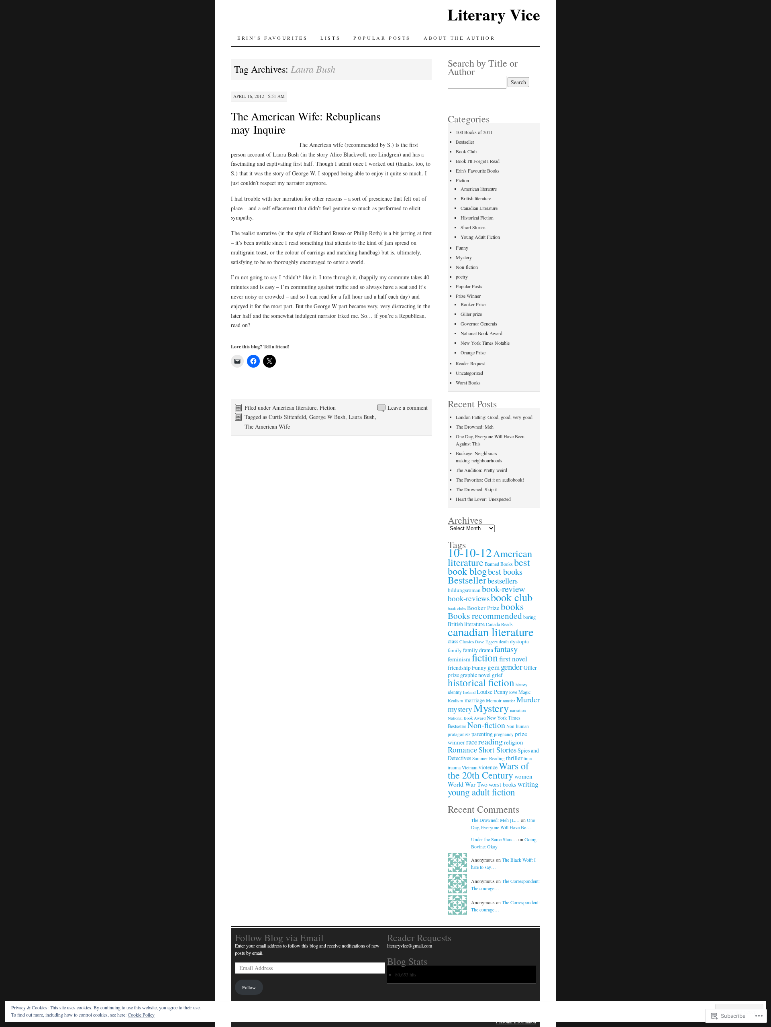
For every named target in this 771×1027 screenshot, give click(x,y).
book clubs (457, 608)
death (504, 642)
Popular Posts (382, 38)
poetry (462, 276)
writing (528, 784)
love (513, 692)
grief (497, 675)
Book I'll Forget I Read (478, 161)
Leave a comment (408, 407)
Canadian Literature (479, 208)
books (512, 606)
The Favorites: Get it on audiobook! (490, 479)
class (453, 641)
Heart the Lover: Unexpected (483, 499)
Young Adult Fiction (480, 237)
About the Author (460, 38)
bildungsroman (464, 590)
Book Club (466, 151)
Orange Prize (473, 352)
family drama (478, 650)
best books (505, 571)
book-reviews (469, 598)
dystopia (519, 641)
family (455, 650)
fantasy (506, 649)
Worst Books (468, 382)
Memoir (494, 700)
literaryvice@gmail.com (409, 945)
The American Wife (267, 426)
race (471, 742)
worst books (502, 784)
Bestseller (465, 141)
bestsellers (502, 581)
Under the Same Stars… (494, 839)
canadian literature (491, 631)
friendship (459, 667)
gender (511, 666)
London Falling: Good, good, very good (494, 417)
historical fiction (481, 682)
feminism (459, 659)
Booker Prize (473, 304)
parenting (482, 734)
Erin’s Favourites (272, 38)
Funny (462, 247)
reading (490, 741)
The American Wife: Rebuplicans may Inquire (306, 122)
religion (513, 742)
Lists (330, 38)
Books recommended (485, 615)
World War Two (467, 784)
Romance (462, 749)
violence (488, 767)
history (521, 684)
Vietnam (469, 768)
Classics (466, 642)
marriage (475, 700)
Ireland (469, 692)
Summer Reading (488, 758)
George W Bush (327, 417)
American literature (294, 407)
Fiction (328, 407)
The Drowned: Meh (475, 426)
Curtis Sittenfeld (287, 417)
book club (511, 597)
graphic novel (475, 675)
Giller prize (471, 314)
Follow (249, 987)
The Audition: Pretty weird (481, 470)
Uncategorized (469, 373)
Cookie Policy (141, 1014)
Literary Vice (493, 14)
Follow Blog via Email (279, 937)
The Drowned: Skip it (477, 489)
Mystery (464, 257)
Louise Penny (492, 692)
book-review (503, 588)
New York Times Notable (485, 343)
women (523, 776)
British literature (476, 198)
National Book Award (481, 333)
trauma (454, 768)
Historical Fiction (477, 217)
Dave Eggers (486, 642)
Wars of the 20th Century (488, 770)
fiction (485, 657)
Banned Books (499, 564)
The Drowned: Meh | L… (495, 820)
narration (518, 710)
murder (509, 701)
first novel (513, 658)
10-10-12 (470, 552)
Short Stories (473, 227)
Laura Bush (362, 417)
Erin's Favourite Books (478, 170)
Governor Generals (479, 323)
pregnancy (504, 734)
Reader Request (470, 363)
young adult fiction (481, 792)
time (528, 758)
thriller (514, 757)
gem (493, 667)
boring (529, 617)
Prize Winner (468, 296)
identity (455, 692)
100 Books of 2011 (474, 132)
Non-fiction (467, 267)
